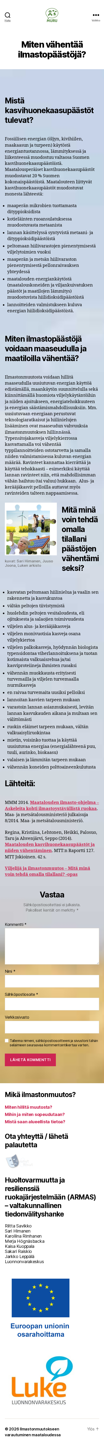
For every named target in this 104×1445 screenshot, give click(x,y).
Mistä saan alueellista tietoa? (35, 1121)
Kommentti (16, 924)
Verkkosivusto (17, 1017)
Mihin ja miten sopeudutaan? (35, 1114)
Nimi (10, 971)
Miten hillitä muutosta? (28, 1107)
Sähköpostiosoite (21, 994)
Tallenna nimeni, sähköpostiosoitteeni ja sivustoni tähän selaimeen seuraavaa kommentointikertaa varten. (54, 1043)
